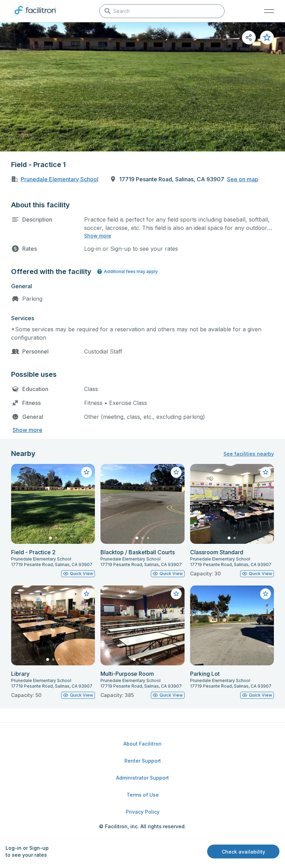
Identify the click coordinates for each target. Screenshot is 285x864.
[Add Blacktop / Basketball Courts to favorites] (176, 472)
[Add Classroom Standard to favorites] (265, 472)
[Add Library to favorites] (86, 593)
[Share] (249, 37)
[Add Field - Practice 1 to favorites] (267, 37)
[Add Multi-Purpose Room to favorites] (176, 593)
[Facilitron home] (35, 15)
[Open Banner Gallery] (142, 86)
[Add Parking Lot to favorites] (265, 593)
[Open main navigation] (269, 11)
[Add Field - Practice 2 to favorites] (86, 472)
